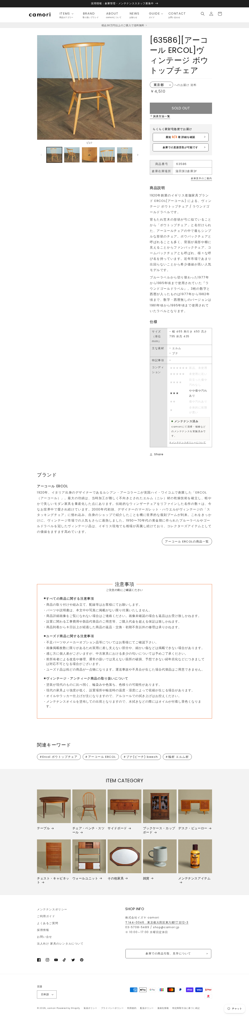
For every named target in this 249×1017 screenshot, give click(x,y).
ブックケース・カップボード (159, 830)
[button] (67, 13)
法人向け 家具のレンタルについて (60, 943)
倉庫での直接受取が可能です (180, 147)
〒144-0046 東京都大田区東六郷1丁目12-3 (157, 922)
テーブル (43, 828)
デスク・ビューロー (192, 828)
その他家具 (116, 879)
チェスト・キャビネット (53, 881)
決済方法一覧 (161, 116)
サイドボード (117, 828)
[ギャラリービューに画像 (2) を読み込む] (72, 155)
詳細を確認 (180, 137)
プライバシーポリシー (112, 1008)
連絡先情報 (163, 1008)
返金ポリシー (90, 1008)
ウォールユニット (85, 879)
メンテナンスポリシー (52, 909)
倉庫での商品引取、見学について (168, 953)
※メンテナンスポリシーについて (187, 442)
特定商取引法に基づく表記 (186, 1008)
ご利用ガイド (46, 916)
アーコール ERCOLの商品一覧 (187, 541)
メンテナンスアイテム (194, 879)
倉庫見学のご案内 (201, 178)
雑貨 (146, 879)
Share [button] (159, 454)
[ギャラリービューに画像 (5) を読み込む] (124, 155)
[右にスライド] (137, 155)
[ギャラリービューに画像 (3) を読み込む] (89, 155)
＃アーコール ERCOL (100, 757)
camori (51, 1008)
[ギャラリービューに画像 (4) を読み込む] (107, 155)
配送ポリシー (147, 1008)
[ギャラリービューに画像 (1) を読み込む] (54, 155)
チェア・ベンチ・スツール (88, 830)
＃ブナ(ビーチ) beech (140, 757)
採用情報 (43, 930)
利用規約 (131, 1008)
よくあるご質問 (47, 923)
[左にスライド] (41, 155)
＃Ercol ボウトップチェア (58, 757)
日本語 (45, 994)
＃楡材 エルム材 (177, 757)
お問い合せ (44, 937)
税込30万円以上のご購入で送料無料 (123, 25)
